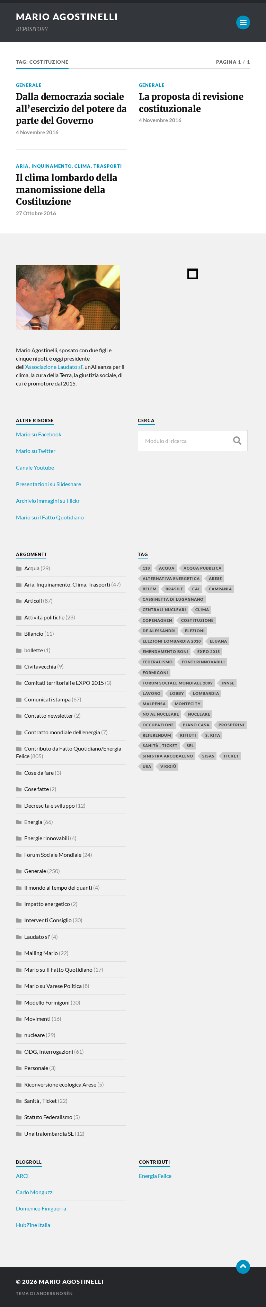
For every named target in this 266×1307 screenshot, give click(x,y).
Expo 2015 (208, 651)
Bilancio (33, 633)
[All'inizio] (243, 1267)
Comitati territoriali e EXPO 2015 (64, 682)
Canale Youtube (35, 467)
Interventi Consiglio (48, 920)
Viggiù (168, 766)
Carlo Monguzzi (35, 1192)
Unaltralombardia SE (49, 1133)
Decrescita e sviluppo (49, 805)
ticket (231, 756)
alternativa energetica (171, 578)
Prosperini (232, 725)
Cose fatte (36, 789)
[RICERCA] (237, 440)
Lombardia (206, 693)
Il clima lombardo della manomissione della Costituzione (66, 189)
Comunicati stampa (47, 699)
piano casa (196, 725)
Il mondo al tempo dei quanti (58, 887)
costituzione (197, 620)
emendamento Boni (165, 651)
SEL (190, 745)
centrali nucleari (164, 609)
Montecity (188, 703)
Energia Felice (155, 1175)
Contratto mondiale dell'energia (62, 732)
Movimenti (37, 1018)
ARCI (22, 1175)
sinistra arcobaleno (168, 756)
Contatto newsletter (48, 715)
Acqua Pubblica (203, 568)
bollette (33, 650)
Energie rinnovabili (46, 838)
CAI (196, 589)
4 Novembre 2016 (37, 132)
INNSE (228, 683)
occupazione (158, 725)
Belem (150, 589)
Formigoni (155, 672)
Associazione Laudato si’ (53, 366)
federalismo (158, 662)
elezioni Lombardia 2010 (172, 641)
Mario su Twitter (35, 450)
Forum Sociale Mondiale (52, 854)
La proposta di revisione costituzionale (191, 102)
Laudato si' (37, 936)
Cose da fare (39, 772)
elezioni (195, 630)
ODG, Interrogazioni (48, 1051)
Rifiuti (188, 735)
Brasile (174, 589)
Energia (33, 821)
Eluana (218, 641)
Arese (215, 578)
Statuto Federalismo (48, 1117)
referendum (157, 735)
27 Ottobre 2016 (36, 213)
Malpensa (154, 703)
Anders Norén (54, 1293)
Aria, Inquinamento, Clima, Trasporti (69, 166)
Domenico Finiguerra (41, 1208)
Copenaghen (157, 620)
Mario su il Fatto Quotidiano (50, 517)
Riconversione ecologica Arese (60, 1084)
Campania (220, 589)
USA (147, 766)
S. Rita (212, 735)
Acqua (31, 568)
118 (146, 568)
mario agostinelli (67, 16)
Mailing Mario (41, 953)
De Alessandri (159, 630)
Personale (36, 1067)
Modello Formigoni (47, 1002)
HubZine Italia (33, 1225)
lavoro (152, 693)
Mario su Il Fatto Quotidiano (58, 969)
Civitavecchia (40, 666)
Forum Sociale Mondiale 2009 (178, 683)
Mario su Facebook (38, 434)
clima (202, 609)
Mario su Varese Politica (53, 985)
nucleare (34, 1035)
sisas (208, 756)
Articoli (33, 600)
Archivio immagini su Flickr (48, 500)
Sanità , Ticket (40, 1100)
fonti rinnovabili (203, 662)
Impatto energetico (47, 903)
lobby (177, 693)
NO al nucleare (161, 714)
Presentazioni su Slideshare (48, 484)
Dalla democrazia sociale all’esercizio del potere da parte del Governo (71, 108)
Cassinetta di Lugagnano (173, 599)
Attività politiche (44, 617)
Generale (29, 85)
